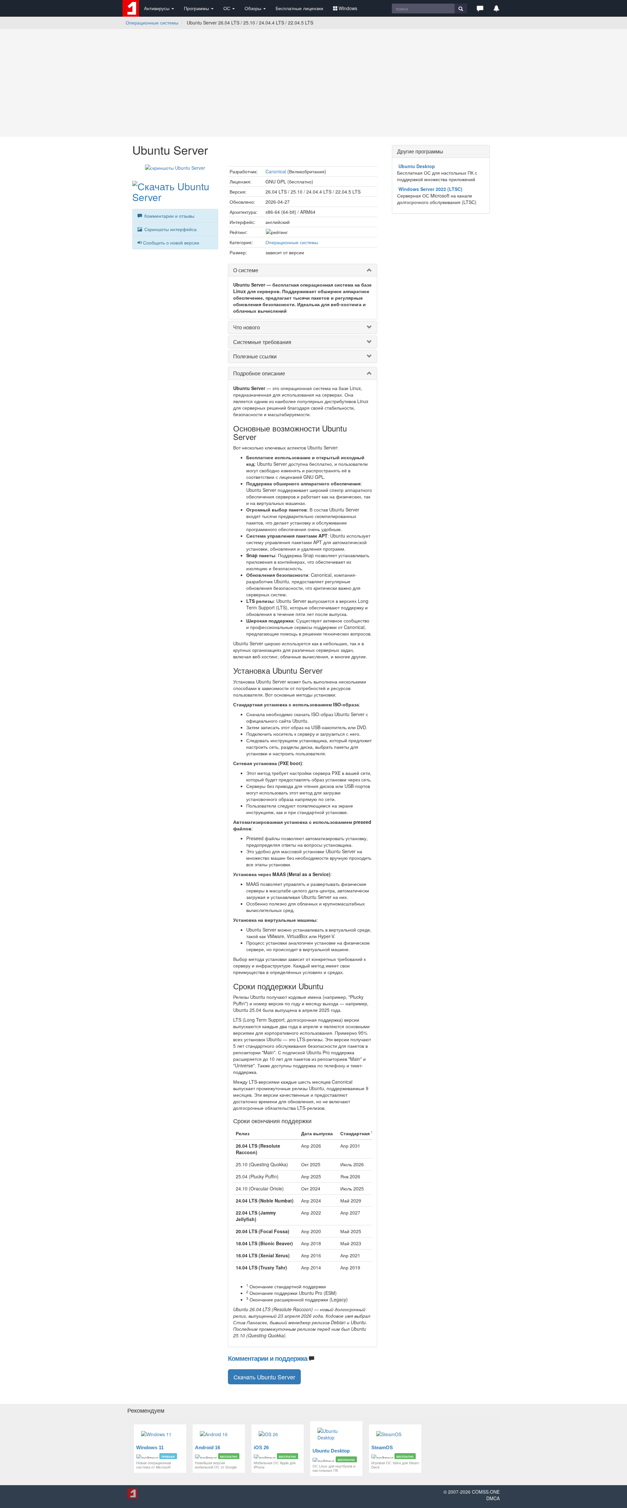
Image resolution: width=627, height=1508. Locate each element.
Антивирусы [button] (157, 8)
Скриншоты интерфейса (170, 229)
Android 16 (207, 1447)
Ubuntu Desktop (416, 166)
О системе (245, 270)
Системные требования (262, 342)
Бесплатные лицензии (299, 8)
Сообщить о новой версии (171, 242)
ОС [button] (227, 8)
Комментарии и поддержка (267, 1358)
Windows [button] (348, 8)
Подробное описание (259, 373)
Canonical (275, 171)
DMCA (493, 1498)
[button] (480, 8)
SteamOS (382, 1447)
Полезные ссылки (255, 356)
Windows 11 (150, 1447)
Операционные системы (152, 22)
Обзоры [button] (254, 8)
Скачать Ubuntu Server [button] (264, 1377)
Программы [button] (197, 8)
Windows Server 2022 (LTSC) (430, 189)
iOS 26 (261, 1447)
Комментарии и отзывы (168, 215)
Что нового (246, 327)
